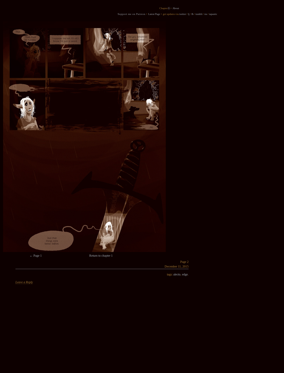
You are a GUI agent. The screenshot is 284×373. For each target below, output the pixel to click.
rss (205, 14)
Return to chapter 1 (101, 255)
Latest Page (154, 14)
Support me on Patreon (131, 14)
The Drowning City (86, 11)
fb (192, 14)
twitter (182, 14)
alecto (176, 274)
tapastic (213, 14)
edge (185, 274)
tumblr (199, 14)
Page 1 (36, 255)
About (176, 8)
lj (189, 14)
